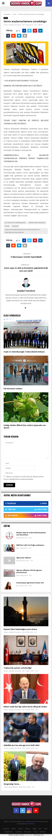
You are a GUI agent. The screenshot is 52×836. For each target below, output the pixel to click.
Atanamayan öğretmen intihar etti (30, 582)
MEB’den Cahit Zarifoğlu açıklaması (30, 545)
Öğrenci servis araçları (37, 222)
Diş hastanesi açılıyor (13, 388)
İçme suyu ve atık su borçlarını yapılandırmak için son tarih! (26, 269)
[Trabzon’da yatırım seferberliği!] (26, 650)
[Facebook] (16, 810)
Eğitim (14, 829)
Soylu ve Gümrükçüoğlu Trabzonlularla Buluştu (24, 351)
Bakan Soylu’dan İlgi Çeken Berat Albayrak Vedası (25, 706)
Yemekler (18, 832)
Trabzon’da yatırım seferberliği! (17, 668)
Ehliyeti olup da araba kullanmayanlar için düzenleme (31, 533)
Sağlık (34, 829)
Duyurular (6, 829)
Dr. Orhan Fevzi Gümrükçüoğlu (15, 222)
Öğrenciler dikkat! (23, 557)
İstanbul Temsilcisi (15, 25)
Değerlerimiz (9, 832)
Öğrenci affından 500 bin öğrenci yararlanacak (29, 571)
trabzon (15, 226)
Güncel (20, 829)
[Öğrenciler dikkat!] (9, 560)
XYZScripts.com (38, 835)
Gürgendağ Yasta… (12, 784)
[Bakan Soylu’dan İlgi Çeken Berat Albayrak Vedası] (26, 689)
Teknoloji (43, 832)
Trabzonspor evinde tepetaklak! (26, 257)
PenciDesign (30, 824)
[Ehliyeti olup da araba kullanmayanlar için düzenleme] (9, 535)
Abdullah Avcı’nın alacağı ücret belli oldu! (21, 745)
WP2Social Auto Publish (16, 835)
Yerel (5, 18)
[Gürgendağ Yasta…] (26, 766)
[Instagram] (29, 810)
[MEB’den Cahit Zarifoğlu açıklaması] (9, 548)
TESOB (7, 226)
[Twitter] (22, 810)
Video (35, 832)
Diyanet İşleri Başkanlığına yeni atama (20, 629)
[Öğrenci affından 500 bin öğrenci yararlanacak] (9, 573)
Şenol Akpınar (13, 787)
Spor (40, 829)
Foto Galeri (27, 832)
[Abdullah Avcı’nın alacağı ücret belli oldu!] (26, 727)
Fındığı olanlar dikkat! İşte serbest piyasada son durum (25, 426)
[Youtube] (35, 810)
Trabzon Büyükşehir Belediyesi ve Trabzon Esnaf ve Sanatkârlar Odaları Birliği (22, 231)
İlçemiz (27, 829)
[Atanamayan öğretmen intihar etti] (9, 585)
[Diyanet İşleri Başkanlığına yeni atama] (26, 611)
